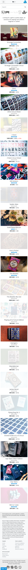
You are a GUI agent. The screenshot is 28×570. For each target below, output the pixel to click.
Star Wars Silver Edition (14, 459)
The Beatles (14, 274)
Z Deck (14, 135)
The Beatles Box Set (14, 297)
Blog (3, 547)
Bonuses (17, 547)
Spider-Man (14, 204)
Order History (5, 555)
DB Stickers (14, 181)
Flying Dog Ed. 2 (14, 412)
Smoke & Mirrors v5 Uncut (14, 435)
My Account (5, 553)
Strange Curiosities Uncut (14, 65)
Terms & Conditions (19, 543)
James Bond (14, 389)
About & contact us (19, 549)
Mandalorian (14, 366)
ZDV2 (14, 89)
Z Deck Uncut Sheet (14, 158)
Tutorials (4, 546)
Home (3, 543)
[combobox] (14, 7)
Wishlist (4, 556)
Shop (3, 544)
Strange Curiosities (14, 42)
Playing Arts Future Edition (14, 320)
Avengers (14, 343)
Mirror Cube (14, 505)
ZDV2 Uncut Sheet (14, 112)
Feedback (4, 549)
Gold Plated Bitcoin (14, 227)
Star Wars (14, 482)
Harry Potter (14, 250)
